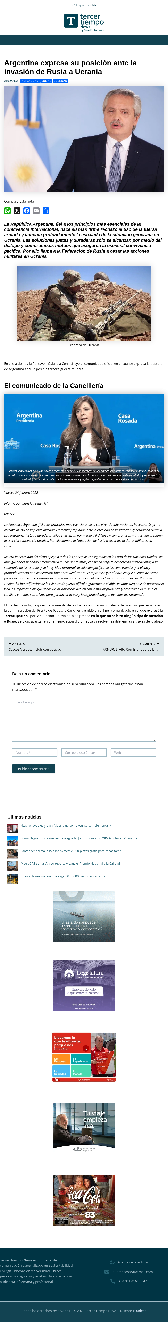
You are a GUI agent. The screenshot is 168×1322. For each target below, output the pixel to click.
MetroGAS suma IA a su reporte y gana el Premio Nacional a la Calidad (70, 863)
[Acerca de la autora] (129, 1262)
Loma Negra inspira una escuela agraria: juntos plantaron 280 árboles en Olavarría (79, 838)
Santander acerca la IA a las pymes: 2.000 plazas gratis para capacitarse (71, 851)
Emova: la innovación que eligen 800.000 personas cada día (63, 876)
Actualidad (30, 81)
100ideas (139, 1311)
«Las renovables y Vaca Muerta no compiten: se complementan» (66, 825)
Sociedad (60, 81)
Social (46, 81)
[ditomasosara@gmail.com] (128, 1271)
